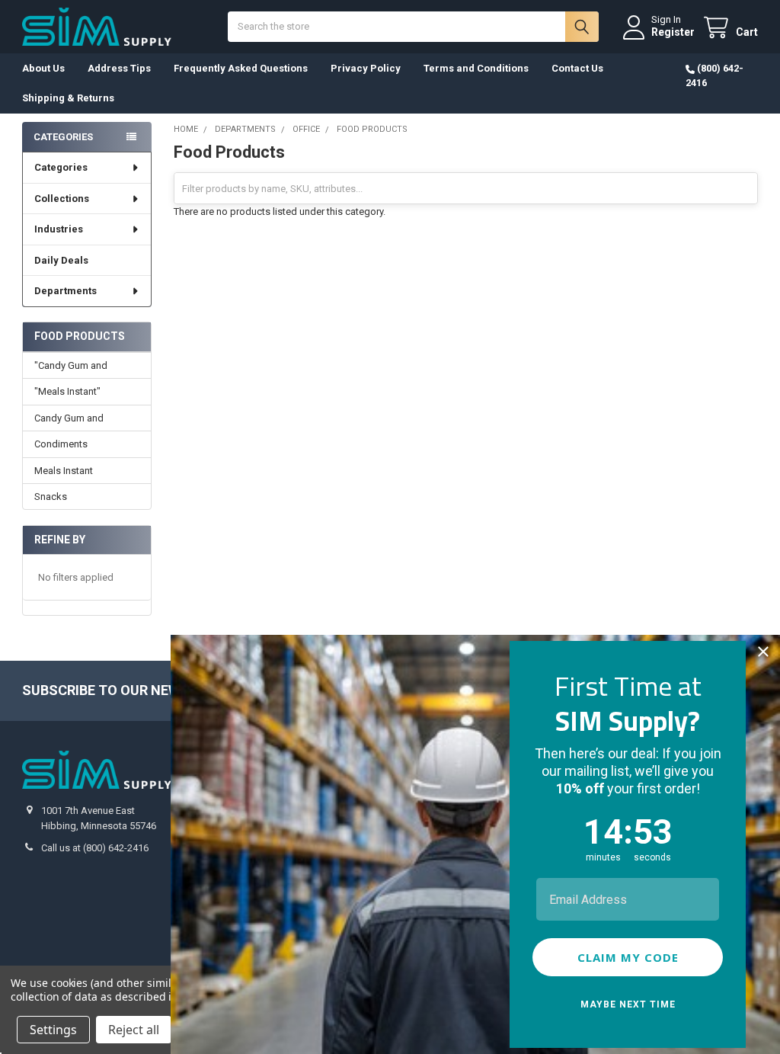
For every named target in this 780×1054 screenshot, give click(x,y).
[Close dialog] (763, 651)
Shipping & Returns (68, 98)
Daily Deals (61, 260)
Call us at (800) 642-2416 (95, 848)
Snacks (50, 496)
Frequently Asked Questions (241, 68)
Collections (61, 198)
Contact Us (577, 68)
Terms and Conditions (476, 68)
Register (673, 32)
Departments (65, 290)
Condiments (61, 444)
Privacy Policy (366, 68)
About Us (43, 68)
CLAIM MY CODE (628, 957)
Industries (58, 229)
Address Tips (119, 68)
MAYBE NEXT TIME (628, 1004)
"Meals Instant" (67, 391)
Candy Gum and (69, 418)
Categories (61, 167)
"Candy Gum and (70, 365)
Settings (53, 1029)
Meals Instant (63, 470)
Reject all (133, 1029)
